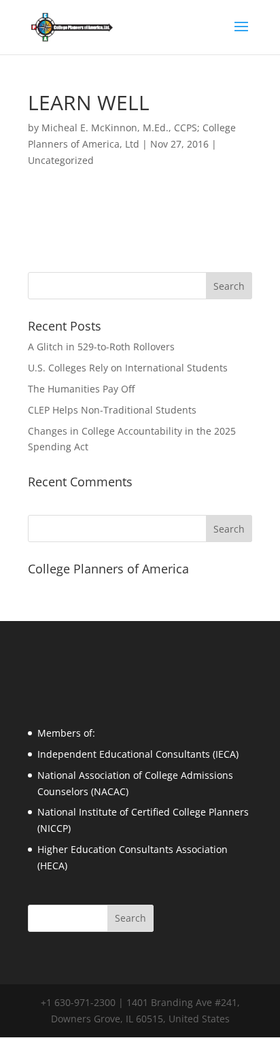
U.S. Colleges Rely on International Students (128, 367)
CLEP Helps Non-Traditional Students (112, 409)
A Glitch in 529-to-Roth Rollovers (101, 346)
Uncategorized (61, 160)
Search (229, 528)
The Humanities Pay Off (81, 388)
